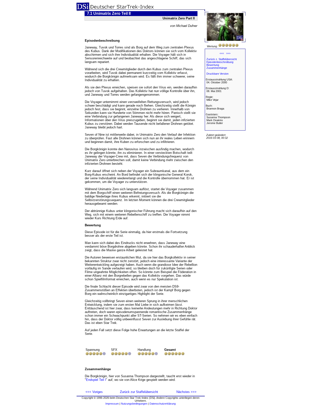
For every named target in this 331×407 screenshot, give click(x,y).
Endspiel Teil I (96, 380)
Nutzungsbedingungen (134, 403)
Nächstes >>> (186, 392)
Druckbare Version (217, 73)
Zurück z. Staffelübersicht (221, 59)
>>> (228, 53)
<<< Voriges (94, 392)
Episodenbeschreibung (219, 62)
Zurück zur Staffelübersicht (139, 392)
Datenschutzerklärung (163, 403)
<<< (222, 53)
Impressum (112, 403)
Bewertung (212, 64)
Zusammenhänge (216, 67)
